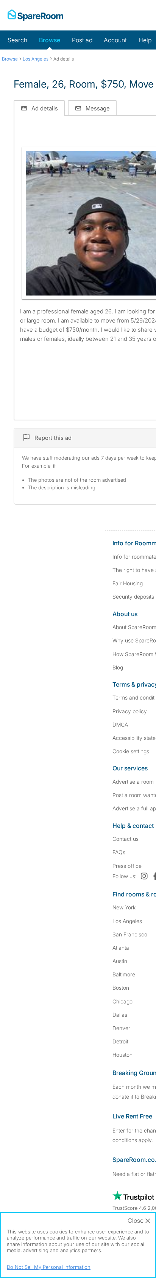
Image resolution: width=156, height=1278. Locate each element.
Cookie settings (130, 751)
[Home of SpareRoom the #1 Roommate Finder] (35, 15)
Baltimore (123, 974)
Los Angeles (127, 921)
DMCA (120, 724)
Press (127, 866)
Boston (120, 987)
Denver (121, 1028)
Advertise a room (133, 781)
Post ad (82, 40)
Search (17, 40)
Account (115, 40)
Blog (117, 667)
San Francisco (129, 934)
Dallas (119, 1014)
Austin (119, 961)
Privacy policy (129, 711)
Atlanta (120, 947)
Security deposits (133, 596)
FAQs (118, 852)
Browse (49, 40)
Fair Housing (127, 583)
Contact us (125, 838)
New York (124, 907)
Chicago (122, 1001)
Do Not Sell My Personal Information (48, 1267)
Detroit (120, 1041)
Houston (122, 1054)
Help (145, 40)
